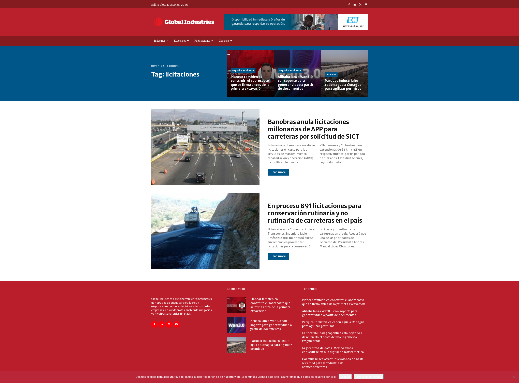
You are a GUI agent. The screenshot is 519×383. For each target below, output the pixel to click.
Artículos (331, 74)
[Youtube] (366, 5)
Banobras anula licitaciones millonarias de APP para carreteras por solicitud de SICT (313, 129)
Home (154, 66)
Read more (278, 172)
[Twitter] (360, 5)
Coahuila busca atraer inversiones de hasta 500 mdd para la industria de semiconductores (333, 363)
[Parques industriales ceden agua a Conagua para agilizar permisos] (344, 73)
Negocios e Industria (243, 70)
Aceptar (345, 376)
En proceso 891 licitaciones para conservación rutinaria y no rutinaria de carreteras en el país (315, 213)
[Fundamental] (296, 22)
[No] (514, 377)
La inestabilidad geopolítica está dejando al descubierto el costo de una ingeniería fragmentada (332, 337)
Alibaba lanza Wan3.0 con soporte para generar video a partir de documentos (271, 324)
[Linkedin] (354, 5)
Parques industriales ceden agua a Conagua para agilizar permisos (271, 344)
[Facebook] (349, 5)
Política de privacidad (368, 376)
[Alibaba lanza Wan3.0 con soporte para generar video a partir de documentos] (297, 73)
